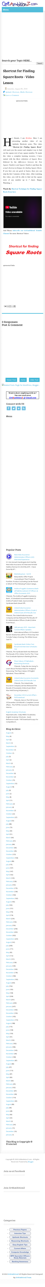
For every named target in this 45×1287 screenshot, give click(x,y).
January (9, 770)
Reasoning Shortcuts (20, 1241)
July (7, 756)
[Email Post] (5, 306)
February (9, 767)
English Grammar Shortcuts (16, 712)
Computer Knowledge (20, 1252)
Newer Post (11, 380)
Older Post (34, 380)
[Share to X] (12, 306)
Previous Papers (20, 1230)
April (7, 740)
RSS (24, 408)
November (10, 750)
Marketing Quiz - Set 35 (22, 574)
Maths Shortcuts (26, 92)
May (7, 736)
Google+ (19, 408)
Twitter (14, 408)
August (8, 733)
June (7, 794)
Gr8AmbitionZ (13, 1274)
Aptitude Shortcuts (12, 92)
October (9, 753)
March (8, 743)
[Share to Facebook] (14, 306)
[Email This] (8, 306)
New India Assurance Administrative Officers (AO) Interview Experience (24, 557)
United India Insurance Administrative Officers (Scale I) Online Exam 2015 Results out (25, 610)
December (10, 773)
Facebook (9, 408)
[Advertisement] (22, 35)
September (10, 746)
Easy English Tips (20, 1245)
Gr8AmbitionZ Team (23, 1277)
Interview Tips (20, 1233)
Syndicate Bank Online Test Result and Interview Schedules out (25, 646)
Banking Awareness (20, 1261)
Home (23, 380)
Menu (6, 9)
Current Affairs (20, 1248)
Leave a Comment (12, 95)
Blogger (31, 1162)
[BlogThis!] (10, 306)
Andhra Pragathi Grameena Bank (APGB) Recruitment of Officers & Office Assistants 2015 (26, 590)
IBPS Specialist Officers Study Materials (20, 1257)
